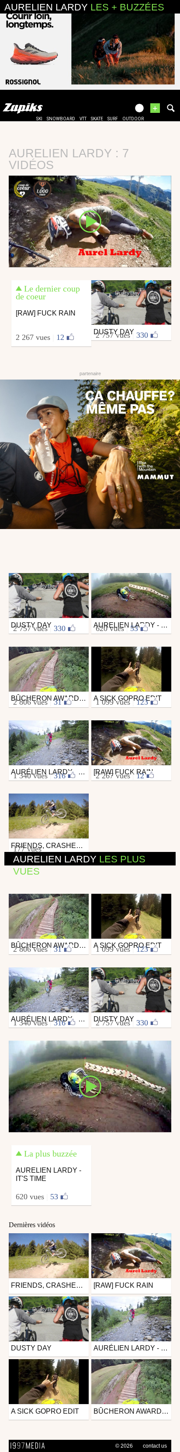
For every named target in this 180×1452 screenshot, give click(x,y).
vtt (83, 118)
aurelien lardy (84, 7)
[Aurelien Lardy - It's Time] (90, 1085)
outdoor (133, 118)
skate (97, 118)
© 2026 (124, 1446)
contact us (155, 1446)
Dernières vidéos (32, 1224)
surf (112, 118)
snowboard (61, 118)
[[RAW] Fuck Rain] (90, 220)
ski (39, 118)
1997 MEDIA (30, 1446)
